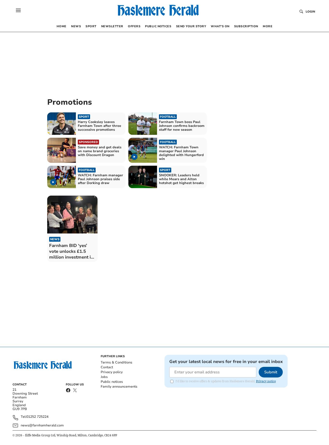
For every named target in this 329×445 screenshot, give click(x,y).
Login (310, 11)
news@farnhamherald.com (42, 425)
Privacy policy (112, 372)
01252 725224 (37, 417)
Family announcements (119, 386)
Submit (270, 372)
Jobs (104, 377)
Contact (107, 367)
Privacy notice (266, 381)
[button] (18, 10)
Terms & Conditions (116, 362)
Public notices (112, 381)
